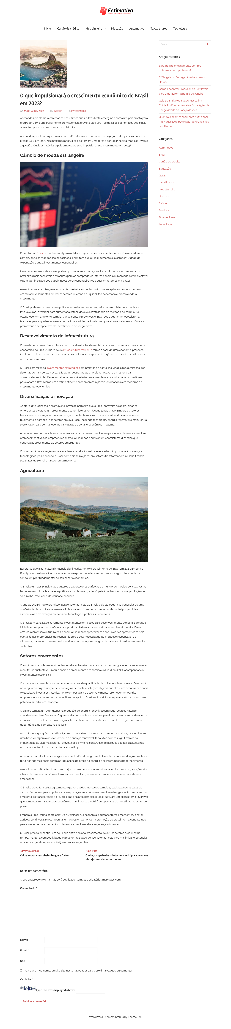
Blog (162, 154)
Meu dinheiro (93, 28)
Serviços (164, 210)
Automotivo (136, 28)
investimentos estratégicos (63, 367)
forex (40, 253)
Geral (162, 175)
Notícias (164, 196)
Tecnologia (180, 28)
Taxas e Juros (159, 28)
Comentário (28, 888)
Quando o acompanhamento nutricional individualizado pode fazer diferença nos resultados (184, 121)
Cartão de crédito (68, 28)
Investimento (78, 110)
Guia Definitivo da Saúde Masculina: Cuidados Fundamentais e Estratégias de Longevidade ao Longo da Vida (184, 105)
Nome (24, 939)
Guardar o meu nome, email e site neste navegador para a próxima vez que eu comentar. (78, 970)
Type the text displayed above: (55, 990)
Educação (117, 28)
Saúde (163, 203)
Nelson (58, 110)
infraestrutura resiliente (77, 349)
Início (47, 28)
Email (24, 950)
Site (22, 961)
